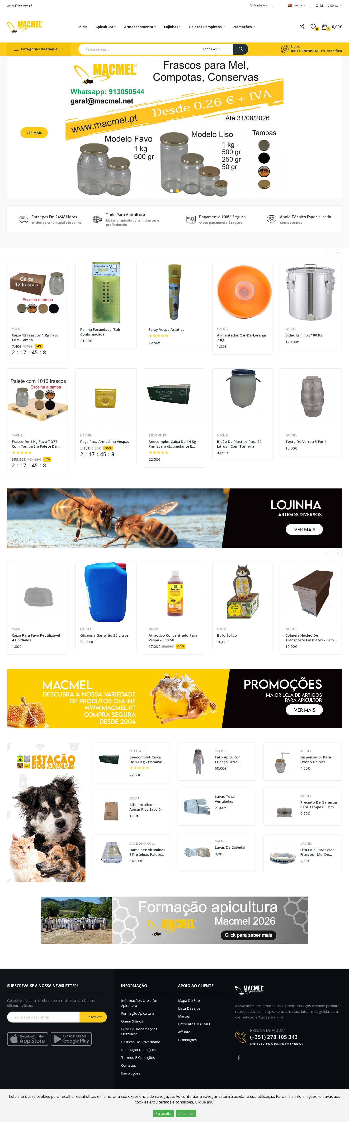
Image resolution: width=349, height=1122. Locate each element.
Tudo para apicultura (125, 214)
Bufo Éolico (227, 635)
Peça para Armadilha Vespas (104, 441)
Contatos (128, 1065)
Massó (153, 629)
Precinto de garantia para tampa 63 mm (318, 804)
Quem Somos (132, 1021)
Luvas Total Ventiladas (225, 799)
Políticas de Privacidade (140, 1041)
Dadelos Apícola (142, 844)
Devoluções (130, 1073)
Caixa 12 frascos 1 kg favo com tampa (35, 337)
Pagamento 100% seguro (222, 216)
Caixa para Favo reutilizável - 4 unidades (37, 637)
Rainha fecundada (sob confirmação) (100, 331)
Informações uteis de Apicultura (139, 1003)
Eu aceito (164, 1113)
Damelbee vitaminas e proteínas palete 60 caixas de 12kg (147, 852)
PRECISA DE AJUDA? (267, 1030)
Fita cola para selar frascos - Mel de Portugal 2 (317, 852)
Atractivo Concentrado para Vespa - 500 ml (173, 637)
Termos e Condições (138, 1057)
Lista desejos (189, 1008)
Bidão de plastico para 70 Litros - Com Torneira (239, 444)
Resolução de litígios (138, 1049)
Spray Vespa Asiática (166, 329)
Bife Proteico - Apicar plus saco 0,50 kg (147, 807)
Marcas (184, 1016)
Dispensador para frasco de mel (315, 759)
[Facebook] (238, 1057)
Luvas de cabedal (230, 847)
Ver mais (34, 132)
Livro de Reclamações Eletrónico (139, 1031)
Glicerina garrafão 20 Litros (104, 635)
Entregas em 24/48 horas (54, 216)
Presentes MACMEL (194, 1024)
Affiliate (184, 1031)
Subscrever (93, 1017)
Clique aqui (204, 1102)
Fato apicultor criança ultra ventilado (227, 759)
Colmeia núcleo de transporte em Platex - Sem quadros (309, 637)
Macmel (17, 329)
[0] (313, 27)
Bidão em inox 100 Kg (304, 335)
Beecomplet (157, 435)
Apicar (134, 798)
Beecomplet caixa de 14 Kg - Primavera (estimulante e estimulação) (174, 444)
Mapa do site (189, 1000)
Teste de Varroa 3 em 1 (305, 441)
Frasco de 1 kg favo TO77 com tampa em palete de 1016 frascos (34, 444)
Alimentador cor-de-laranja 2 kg (241, 337)
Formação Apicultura (137, 1013)
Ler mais (185, 1113)
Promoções (187, 1039)
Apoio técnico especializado (305, 216)
